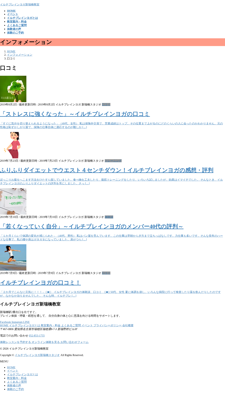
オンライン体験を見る (46, 342)
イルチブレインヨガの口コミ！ (40, 282)
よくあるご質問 (71, 325)
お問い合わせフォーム (74, 342)
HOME (4, 325)
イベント (88, 325)
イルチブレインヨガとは (25, 325)
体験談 (109, 216)
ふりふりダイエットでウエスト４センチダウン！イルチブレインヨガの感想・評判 (106, 170)
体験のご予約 (15, 389)
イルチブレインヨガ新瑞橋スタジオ (37, 355)
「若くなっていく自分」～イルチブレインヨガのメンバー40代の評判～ (92, 226)
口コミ (106, 104)
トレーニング (113, 160)
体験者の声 (14, 385)
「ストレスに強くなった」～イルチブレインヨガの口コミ (75, 114)
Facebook (6, 322)
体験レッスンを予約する (16, 342)
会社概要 (128, 325)
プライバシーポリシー (108, 325)
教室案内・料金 (51, 325)
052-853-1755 (37, 335)
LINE (26, 322)
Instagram (17, 322)
